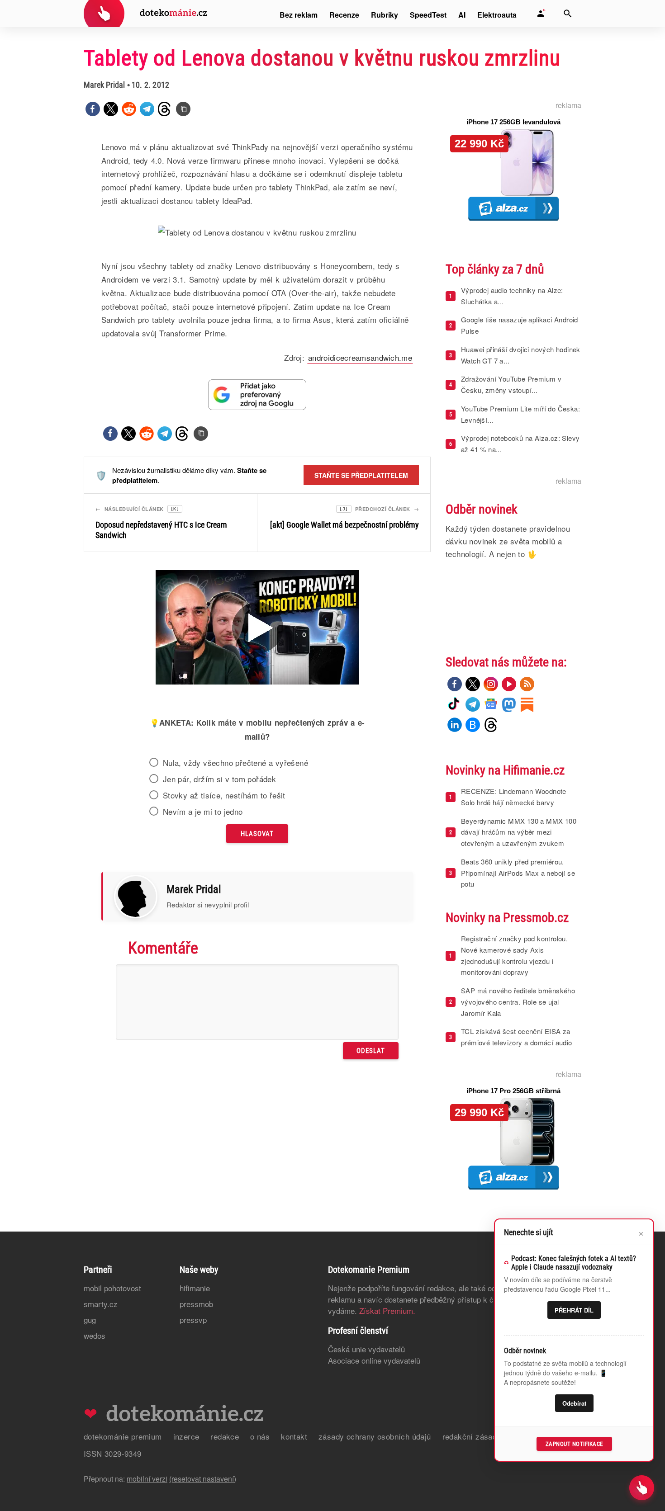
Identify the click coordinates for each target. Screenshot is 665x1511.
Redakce (224, 1436)
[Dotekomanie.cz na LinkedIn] (454, 725)
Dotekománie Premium (123, 1436)
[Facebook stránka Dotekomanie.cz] (454, 684)
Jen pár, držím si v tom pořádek (219, 779)
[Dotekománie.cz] (145, 14)
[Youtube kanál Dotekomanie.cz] (509, 684)
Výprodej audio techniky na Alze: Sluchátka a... (512, 295)
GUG (90, 1319)
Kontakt (294, 1436)
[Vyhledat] (567, 13)
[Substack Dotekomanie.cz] (527, 704)
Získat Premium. (387, 1310)
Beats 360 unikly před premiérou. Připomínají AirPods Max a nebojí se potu (518, 873)
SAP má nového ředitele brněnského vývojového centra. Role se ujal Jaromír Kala (518, 1002)
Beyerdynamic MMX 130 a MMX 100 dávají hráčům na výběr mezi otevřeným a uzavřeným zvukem (518, 832)
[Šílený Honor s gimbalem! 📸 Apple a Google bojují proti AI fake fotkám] (257, 628)
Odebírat (574, 1403)
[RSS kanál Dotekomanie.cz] (527, 684)
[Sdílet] (93, 109)
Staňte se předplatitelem (361, 475)
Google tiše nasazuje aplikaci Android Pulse (519, 325)
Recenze (344, 14)
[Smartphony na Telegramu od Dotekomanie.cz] (473, 704)
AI (462, 14)
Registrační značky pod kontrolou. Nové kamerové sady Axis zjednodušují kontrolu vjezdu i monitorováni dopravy (514, 955)
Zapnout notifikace (574, 1443)
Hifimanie (195, 1288)
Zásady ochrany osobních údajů (374, 1436)
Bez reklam (299, 14)
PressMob (196, 1303)
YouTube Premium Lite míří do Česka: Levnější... (520, 414)
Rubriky (384, 14)
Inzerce (186, 1436)
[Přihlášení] (540, 13)
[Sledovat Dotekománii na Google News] (257, 394)
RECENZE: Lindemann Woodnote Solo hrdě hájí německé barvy (513, 796)
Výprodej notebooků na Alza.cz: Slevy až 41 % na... (520, 443)
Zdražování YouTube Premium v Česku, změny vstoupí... (511, 384)
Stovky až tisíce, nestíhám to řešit (224, 795)
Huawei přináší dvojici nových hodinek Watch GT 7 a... (520, 355)
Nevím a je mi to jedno (203, 812)
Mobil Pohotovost (112, 1288)
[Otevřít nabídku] (641, 1487)
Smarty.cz (101, 1303)
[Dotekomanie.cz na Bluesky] (473, 725)
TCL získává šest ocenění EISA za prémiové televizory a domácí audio (516, 1036)
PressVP (193, 1319)
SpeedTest (428, 14)
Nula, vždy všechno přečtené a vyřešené (235, 763)
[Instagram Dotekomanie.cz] (491, 684)
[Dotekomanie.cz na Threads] (491, 725)
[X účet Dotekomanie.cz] (473, 684)
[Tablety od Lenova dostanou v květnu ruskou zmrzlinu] (183, 109)
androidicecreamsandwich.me (360, 357)
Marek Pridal (104, 85)
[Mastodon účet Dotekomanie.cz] (509, 704)
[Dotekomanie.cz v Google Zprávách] (491, 704)
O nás (260, 1436)
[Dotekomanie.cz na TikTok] (454, 704)
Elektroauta (497, 14)
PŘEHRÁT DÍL (574, 1310)
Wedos (94, 1335)
